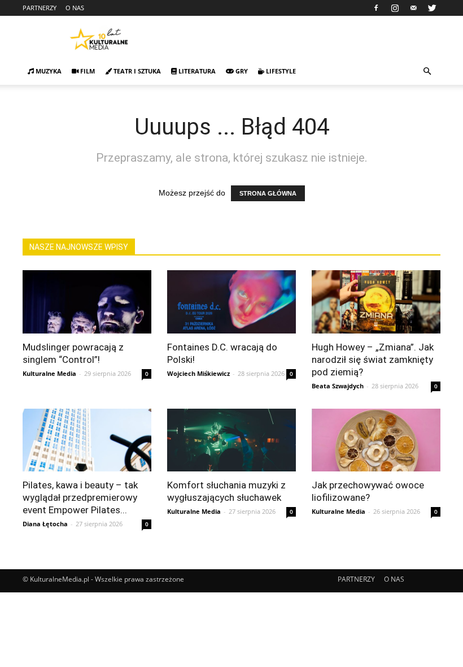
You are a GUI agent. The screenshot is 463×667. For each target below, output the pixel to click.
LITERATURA (196, 71)
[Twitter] (431, 8)
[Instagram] (394, 8)
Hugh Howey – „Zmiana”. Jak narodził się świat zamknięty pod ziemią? (373, 359)
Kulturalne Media (49, 373)
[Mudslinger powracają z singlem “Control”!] (87, 302)
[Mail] (413, 8)
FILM (86, 71)
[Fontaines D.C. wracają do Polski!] (231, 302)
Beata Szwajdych (338, 386)
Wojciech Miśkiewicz (198, 373)
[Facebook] (376, 8)
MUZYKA (48, 71)
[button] (426, 71)
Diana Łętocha (45, 523)
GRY (241, 71)
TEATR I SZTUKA (136, 71)
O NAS (74, 7)
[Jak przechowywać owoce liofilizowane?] (376, 440)
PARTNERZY (39, 7)
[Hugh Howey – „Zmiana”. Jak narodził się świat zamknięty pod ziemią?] (376, 302)
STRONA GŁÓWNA (267, 193)
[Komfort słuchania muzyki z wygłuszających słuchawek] (231, 440)
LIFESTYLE (280, 71)
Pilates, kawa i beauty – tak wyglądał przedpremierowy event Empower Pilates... (80, 497)
